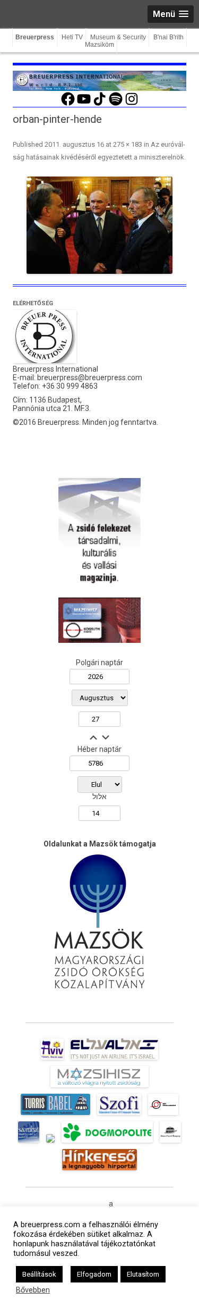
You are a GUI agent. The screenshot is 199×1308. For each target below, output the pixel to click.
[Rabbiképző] (50, 1142)
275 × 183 (127, 144)
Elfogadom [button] (94, 1274)
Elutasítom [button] (143, 1274)
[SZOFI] (119, 1115)
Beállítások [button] (39, 1274)
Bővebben (33, 1290)
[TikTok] (100, 104)
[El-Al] (114, 1059)
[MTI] (163, 1115)
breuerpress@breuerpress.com (89, 377)
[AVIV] (52, 1059)
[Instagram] (132, 104)
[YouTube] (84, 104)
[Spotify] (116, 104)
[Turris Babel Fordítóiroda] (55, 1115)
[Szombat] (28, 1142)
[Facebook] (68, 104)
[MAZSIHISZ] (99, 1087)
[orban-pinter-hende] (99, 225)
